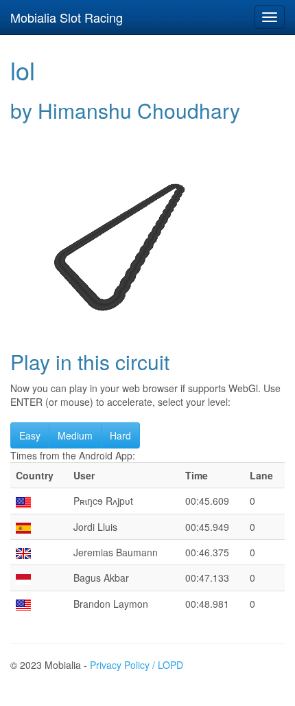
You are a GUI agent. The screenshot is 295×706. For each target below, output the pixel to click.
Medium (75, 435)
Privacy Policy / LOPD (136, 665)
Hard (120, 435)
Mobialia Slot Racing (66, 17)
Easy (29, 435)
